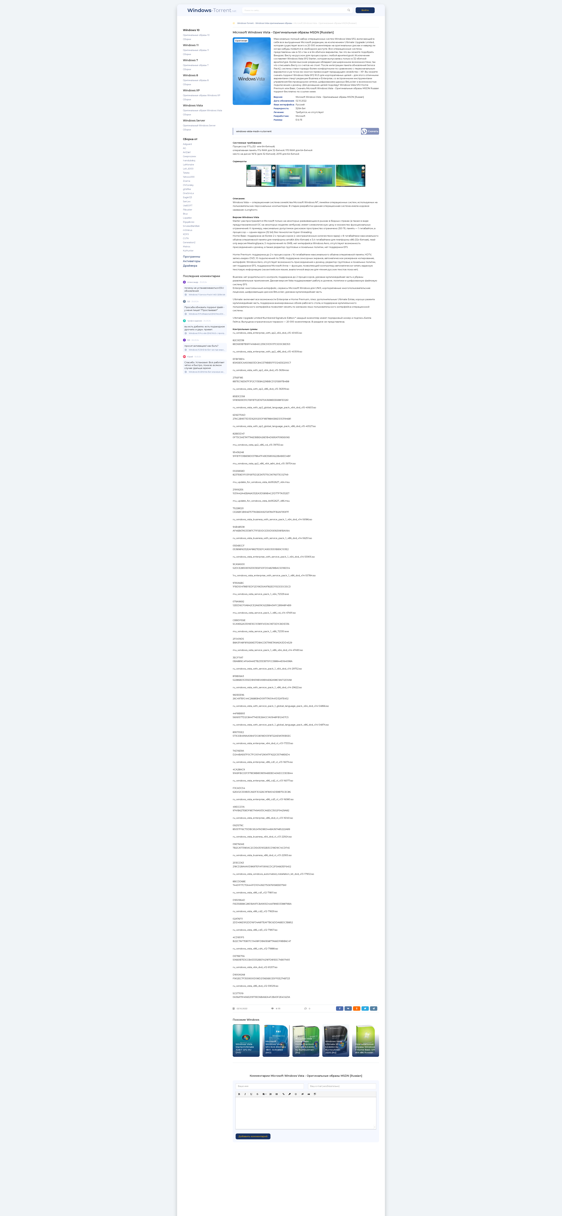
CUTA (186, 238)
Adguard (187, 144)
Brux (185, 213)
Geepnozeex (189, 156)
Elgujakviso (188, 222)
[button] (239, 1094)
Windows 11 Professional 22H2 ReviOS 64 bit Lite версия (207, 314)
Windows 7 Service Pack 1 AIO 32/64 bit (207, 295)
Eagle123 (187, 197)
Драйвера (190, 265)
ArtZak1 (187, 152)
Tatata (186, 172)
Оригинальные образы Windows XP (201, 95)
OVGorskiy (188, 185)
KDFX (186, 234)
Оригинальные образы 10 (196, 35)
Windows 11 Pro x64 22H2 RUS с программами (207, 333)
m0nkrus (187, 230)
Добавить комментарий (253, 1136)
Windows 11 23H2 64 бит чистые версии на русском (207, 350)
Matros (186, 246)
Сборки (187, 39)
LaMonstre (188, 164)
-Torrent (211, 10)
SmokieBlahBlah (191, 226)
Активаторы (191, 261)
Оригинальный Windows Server (199, 125)
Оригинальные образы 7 (196, 65)
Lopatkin (187, 218)
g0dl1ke (187, 189)
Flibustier (187, 209)
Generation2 (189, 242)
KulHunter (188, 250)
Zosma (186, 181)
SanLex (186, 201)
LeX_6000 (188, 168)
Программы (191, 256)
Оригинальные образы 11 (196, 50)
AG (184, 148)
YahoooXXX (189, 177)
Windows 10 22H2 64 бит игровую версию (207, 372)
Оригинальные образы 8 (196, 80)
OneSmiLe (188, 193)
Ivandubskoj (189, 160)
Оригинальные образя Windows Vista (202, 110)
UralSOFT (187, 205)
